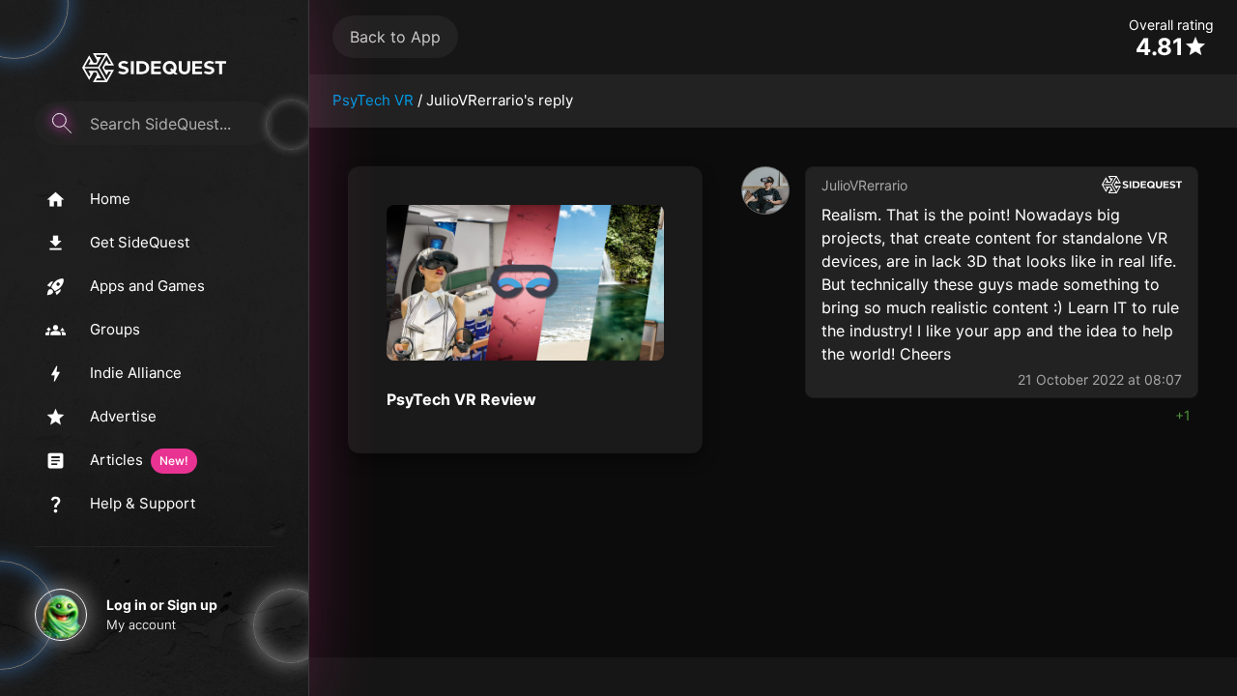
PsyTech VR (373, 100)
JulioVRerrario (864, 185)
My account (141, 624)
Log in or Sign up (161, 604)
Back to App (395, 36)
